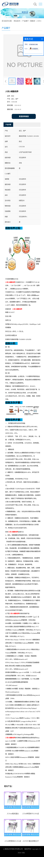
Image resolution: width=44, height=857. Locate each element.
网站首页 (17, 21)
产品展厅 (25, 21)
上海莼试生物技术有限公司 (13, 849)
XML (23, 853)
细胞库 (32, 21)
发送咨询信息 (24, 116)
